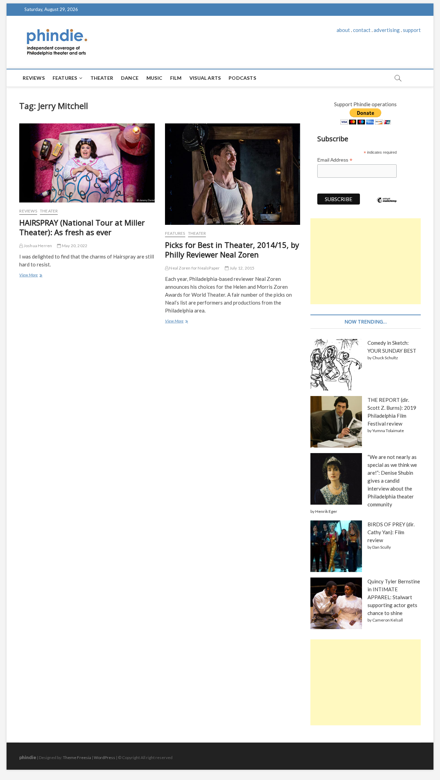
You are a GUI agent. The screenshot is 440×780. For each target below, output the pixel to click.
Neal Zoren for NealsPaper (194, 268)
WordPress (104, 757)
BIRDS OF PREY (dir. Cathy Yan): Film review (391, 532)
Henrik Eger (326, 511)
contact (362, 30)
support (412, 30)
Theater (101, 78)
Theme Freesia (77, 757)
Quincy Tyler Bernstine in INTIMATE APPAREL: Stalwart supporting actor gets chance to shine (393, 597)
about (343, 30)
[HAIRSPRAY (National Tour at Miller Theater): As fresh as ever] (86, 162)
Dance (130, 78)
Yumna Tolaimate (388, 430)
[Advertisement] (365, 261)
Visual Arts (205, 78)
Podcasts (242, 78)
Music (154, 78)
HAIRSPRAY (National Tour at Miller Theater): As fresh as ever (82, 227)
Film (176, 78)
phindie (27, 757)
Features (65, 78)
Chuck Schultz (385, 357)
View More (30, 275)
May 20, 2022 (74, 245)
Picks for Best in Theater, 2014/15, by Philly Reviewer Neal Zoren (232, 250)
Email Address (334, 160)
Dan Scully (381, 547)
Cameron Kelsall (387, 620)
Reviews (33, 78)
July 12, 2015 (241, 268)
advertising (387, 30)
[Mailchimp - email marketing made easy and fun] (387, 205)
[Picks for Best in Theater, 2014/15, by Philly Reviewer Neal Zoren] (232, 174)
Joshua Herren (37, 245)
